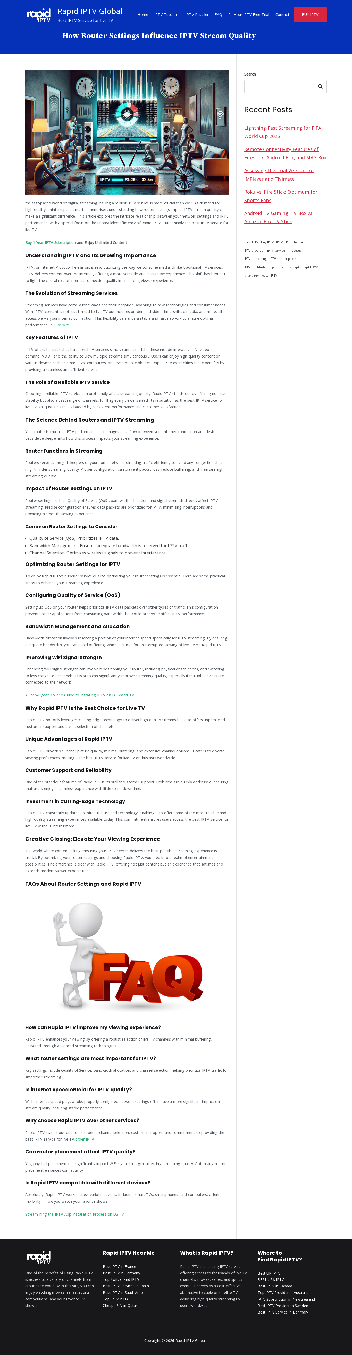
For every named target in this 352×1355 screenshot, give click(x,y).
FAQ (218, 14)
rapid (297, 267)
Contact (282, 14)
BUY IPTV (310, 14)
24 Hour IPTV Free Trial (248, 14)
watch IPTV (270, 275)
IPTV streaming (255, 258)
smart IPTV (251, 275)
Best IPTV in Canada (275, 1286)
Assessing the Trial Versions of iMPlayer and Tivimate (279, 174)
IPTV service (59, 324)
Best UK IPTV (269, 1273)
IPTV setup (295, 250)
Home (142, 14)
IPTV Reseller (197, 14)
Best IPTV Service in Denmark (283, 1312)
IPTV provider (254, 250)
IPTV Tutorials (166, 14)
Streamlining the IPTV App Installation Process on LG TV (74, 1214)
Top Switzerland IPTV (121, 1279)
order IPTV (84, 1139)
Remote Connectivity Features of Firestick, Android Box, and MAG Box (285, 153)
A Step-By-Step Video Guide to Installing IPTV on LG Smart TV (80, 695)
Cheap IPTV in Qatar (120, 1305)
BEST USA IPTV (271, 1279)
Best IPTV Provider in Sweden (283, 1305)
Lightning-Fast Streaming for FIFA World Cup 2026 (282, 132)
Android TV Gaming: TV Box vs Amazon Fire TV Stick (278, 217)
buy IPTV (267, 242)
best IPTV (251, 242)
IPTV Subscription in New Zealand (286, 1299)
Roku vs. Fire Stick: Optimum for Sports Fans (280, 196)
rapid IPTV (310, 267)
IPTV (279, 242)
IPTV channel (294, 242)
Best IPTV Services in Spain (126, 1285)
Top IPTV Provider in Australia (283, 1292)
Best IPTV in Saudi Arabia (124, 1292)
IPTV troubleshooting (259, 267)
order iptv (283, 267)
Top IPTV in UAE (117, 1298)
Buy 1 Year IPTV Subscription (50, 242)
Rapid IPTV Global (90, 11)
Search (250, 74)
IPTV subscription (283, 258)
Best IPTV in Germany (121, 1272)
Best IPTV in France (119, 1266)
